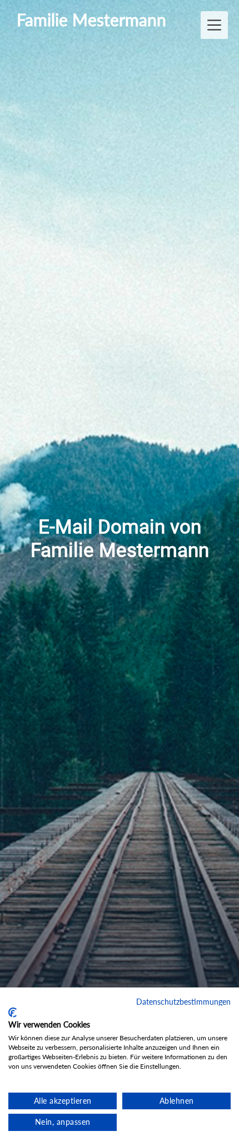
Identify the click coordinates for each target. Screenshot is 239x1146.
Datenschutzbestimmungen (183, 1001)
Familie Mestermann (91, 19)
